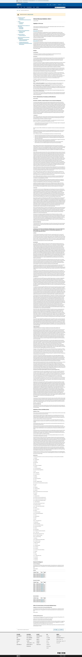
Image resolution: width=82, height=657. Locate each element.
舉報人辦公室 (39, 644)
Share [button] (56, 629)
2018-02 (42, 574)
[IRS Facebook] (58, 653)
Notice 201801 (21, 27)
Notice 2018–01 (35, 30)
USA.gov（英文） (59, 639)
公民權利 (28, 641)
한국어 (47, 641)
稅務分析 (18, 641)
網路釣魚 (38, 639)
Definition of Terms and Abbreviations (23, 30)
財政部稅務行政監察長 (59, 637)
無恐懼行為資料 (29, 644)
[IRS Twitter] (59, 653)
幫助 (47, 4)
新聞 (50, 4)
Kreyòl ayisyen (48, 646)
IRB (19, 10)
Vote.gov (57, 642)
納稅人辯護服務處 (29, 637)
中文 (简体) (48, 637)
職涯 (17, 637)
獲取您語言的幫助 (30, 14)
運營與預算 (18, 639)
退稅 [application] (24, 7)
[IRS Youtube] (64, 653)
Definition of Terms (22, 31)
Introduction (21, 23)
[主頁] (19, 4)
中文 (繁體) (54, 4)
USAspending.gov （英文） (60, 641)
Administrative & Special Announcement (25, 19)
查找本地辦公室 (19, 644)
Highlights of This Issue (21, 17)
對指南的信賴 (29, 646)
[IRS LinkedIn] (63, 653)
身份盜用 (38, 637)
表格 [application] (34, 7)
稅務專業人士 (60, 4)
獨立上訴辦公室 (29, 639)
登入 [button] (64, 4)
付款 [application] (21, 7)
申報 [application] (18, 7)
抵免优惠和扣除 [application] (29, 7)
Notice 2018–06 (35, 40)
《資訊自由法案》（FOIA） (31, 642)
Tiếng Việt (47, 644)
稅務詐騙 (38, 641)
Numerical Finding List (21, 34)
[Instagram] (61, 653)
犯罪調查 (38, 642)
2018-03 (42, 573)
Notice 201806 (21, 28)
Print (62, 629)
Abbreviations (21, 32)
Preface (19, 21)
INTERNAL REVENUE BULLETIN (23, 42)
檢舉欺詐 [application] (37, 7)
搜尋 (64, 7)
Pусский (47, 642)
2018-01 (42, 583)
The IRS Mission (21, 22)
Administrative (21, 18)
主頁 (17, 10)
